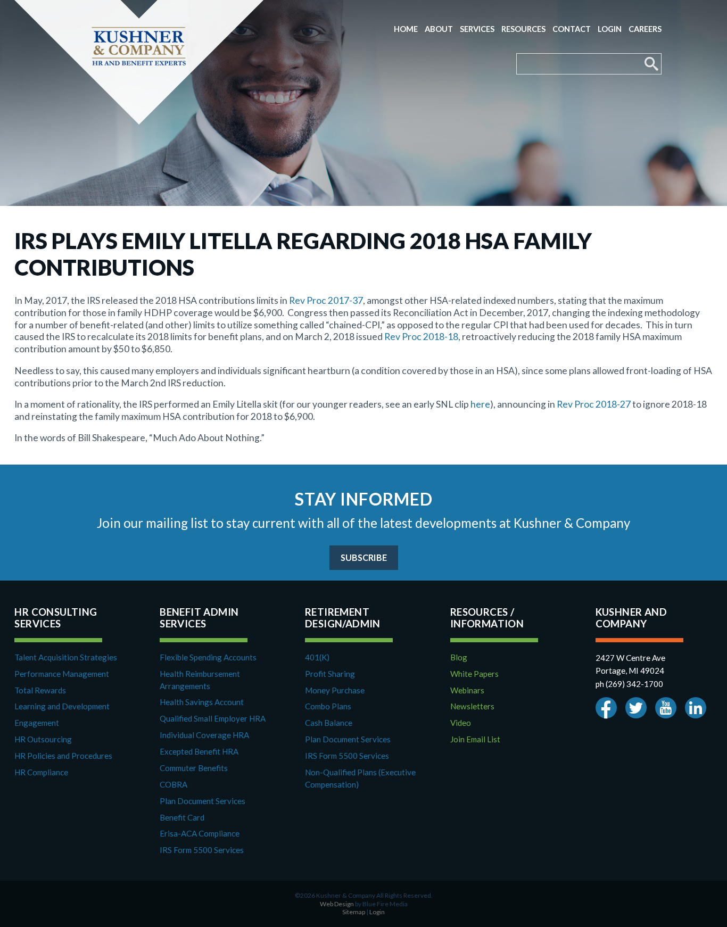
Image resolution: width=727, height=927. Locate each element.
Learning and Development (62, 706)
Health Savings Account (202, 702)
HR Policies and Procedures (63, 755)
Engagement (36, 722)
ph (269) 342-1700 (629, 684)
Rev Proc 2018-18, (422, 336)
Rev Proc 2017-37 (326, 300)
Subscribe (364, 557)
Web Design (337, 904)
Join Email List (475, 739)
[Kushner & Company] (139, 62)
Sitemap (353, 912)
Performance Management (61, 673)
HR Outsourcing (43, 739)
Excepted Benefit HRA (199, 751)
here (480, 404)
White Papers (474, 673)
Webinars (467, 690)
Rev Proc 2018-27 (594, 404)
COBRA (173, 784)
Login (610, 29)
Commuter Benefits (194, 768)
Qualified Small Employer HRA (213, 718)
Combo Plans (328, 706)
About (439, 29)
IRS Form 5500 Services (202, 850)
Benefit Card (182, 817)
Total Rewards (40, 690)
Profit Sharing (330, 673)
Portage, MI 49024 (630, 670)
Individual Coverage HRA (204, 735)
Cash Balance (328, 722)
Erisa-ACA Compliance (199, 833)
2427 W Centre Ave (630, 658)
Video (460, 722)
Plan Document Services (202, 801)
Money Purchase (335, 690)
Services (477, 29)
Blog (458, 657)
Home (406, 29)
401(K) (317, 657)
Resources (523, 29)
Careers (645, 29)
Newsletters (472, 706)
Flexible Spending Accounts (208, 657)
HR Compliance (41, 772)
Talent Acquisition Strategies (65, 657)
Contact (571, 29)
